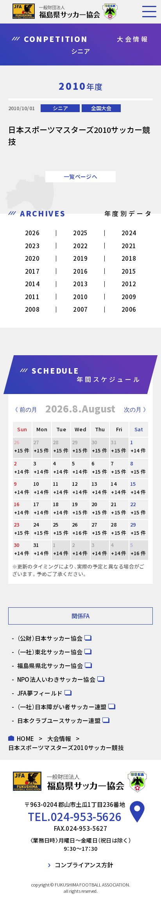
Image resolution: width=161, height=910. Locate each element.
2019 (80, 258)
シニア (60, 108)
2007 (80, 309)
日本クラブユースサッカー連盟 (58, 720)
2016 (80, 271)
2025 (80, 233)
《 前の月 (24, 409)
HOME (25, 738)
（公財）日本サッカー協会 (50, 638)
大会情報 (59, 738)
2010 (80, 296)
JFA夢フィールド (40, 693)
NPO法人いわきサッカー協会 (56, 679)
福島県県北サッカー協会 (50, 665)
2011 (32, 296)
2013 (80, 284)
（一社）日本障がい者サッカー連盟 (62, 707)
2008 (32, 309)
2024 (129, 233)
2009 (129, 296)
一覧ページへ (80, 176)
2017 (32, 271)
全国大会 (101, 108)
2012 (129, 284)
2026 (32, 233)
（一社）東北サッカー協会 (50, 652)
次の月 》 (136, 409)
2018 (129, 258)
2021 (129, 246)
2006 (129, 309)
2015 (129, 271)
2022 (80, 246)
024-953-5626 (86, 816)
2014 (32, 284)
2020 (32, 258)
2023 (32, 246)
